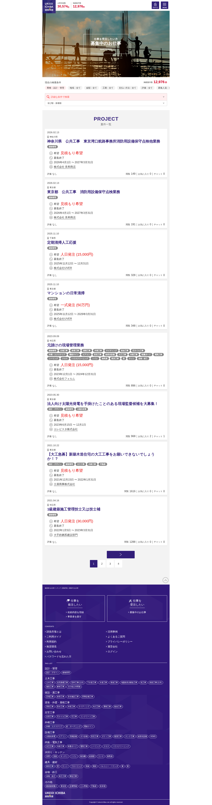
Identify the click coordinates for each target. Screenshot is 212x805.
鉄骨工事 (75, 350)
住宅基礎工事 (62, 682)
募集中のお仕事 (138, 612)
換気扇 (104, 358)
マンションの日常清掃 (66, 293)
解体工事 (60, 687)
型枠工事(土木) (77, 682)
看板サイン (74, 354)
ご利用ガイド (54, 636)
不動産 (103, 464)
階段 (94, 766)
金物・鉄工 (143, 358)
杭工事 (143, 682)
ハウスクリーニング (80, 358)
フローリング (76, 766)
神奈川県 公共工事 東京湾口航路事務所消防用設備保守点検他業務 (103, 141)
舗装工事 (49, 687)
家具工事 (115, 358)
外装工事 (98, 350)
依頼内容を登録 (76, 612)
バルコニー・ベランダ (109, 766)
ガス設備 (84, 736)
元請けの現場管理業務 (65, 345)
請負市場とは (54, 631)
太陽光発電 (81, 409)
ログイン (113, 651)
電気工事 (158, 354)
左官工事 (49, 716)
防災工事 (97, 354)
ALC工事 (96, 706)
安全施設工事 (73, 697)
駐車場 (103, 786)
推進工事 (114, 682)
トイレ (95, 358)
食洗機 (83, 756)
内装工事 (133, 354)
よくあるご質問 (116, 636)
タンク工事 (129, 736)
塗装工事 (86, 350)
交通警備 (73, 786)
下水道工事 (91, 682)
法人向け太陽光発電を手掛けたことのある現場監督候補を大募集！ (102, 404)
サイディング (111, 350)
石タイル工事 (137, 350)
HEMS (153, 736)
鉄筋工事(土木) (156, 682)
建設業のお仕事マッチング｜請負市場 (56, 588)
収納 (87, 766)
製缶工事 (73, 776)
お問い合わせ (54, 651)
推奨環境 (51, 646)
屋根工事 (107, 706)
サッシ (131, 358)
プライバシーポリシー (120, 641)
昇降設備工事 (87, 697)
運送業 (63, 786)
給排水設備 (110, 354)
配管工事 (118, 736)
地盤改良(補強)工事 (129, 682)
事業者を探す (74, 616)
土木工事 (49, 682)
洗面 (55, 756)
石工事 (74, 716)
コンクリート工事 (87, 716)
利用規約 (51, 641)
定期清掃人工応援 (61, 242)
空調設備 (73, 736)
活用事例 (113, 631)
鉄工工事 (62, 776)
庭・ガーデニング (73, 726)
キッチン (64, 756)
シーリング (53, 358)
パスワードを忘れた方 (59, 656)
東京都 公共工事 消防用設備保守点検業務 (83, 192)
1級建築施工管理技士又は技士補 (73, 509)
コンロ (101, 756)
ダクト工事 (106, 736)
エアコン (86, 354)
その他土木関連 (74, 687)
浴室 (48, 756)
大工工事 (122, 354)
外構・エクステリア (57, 354)
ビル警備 (84, 786)
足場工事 (64, 350)
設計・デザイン (55, 409)
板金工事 (124, 350)
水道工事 (103, 682)
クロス (65, 358)
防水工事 (60, 706)
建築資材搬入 (51, 786)
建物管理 (52, 147)
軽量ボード (146, 354)
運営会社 (113, 646)
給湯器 (92, 756)
